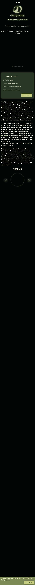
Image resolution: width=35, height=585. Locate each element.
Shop (3, 31)
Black (9, 83)
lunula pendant (6, 135)
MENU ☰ (18, 3)
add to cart (26, 95)
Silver (13, 83)
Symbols (18, 87)
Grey (16, 83)
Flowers (13, 87)
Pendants (10, 31)
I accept (29, 582)
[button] (6, 180)
